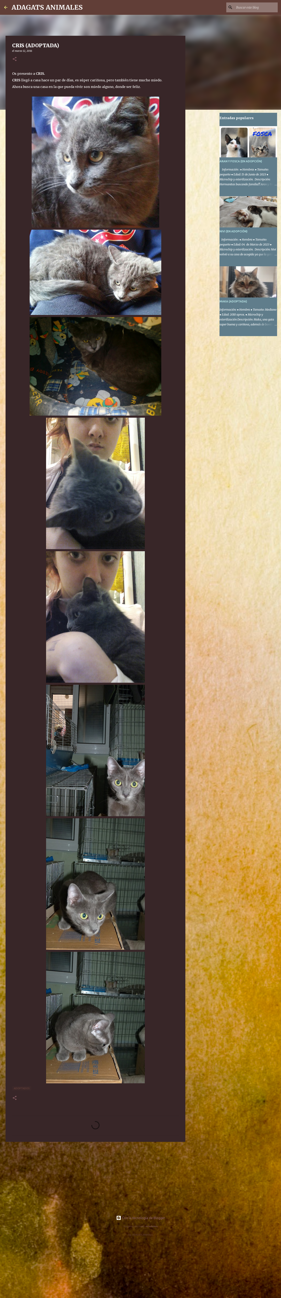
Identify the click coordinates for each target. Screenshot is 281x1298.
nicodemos (152, 1226)
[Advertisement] (95, 1177)
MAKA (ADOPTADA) (233, 301)
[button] (14, 59)
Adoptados (22, 1088)
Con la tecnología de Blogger (143, 1218)
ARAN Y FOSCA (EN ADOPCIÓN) (240, 161)
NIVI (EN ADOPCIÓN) (233, 231)
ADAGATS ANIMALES (47, 7)
